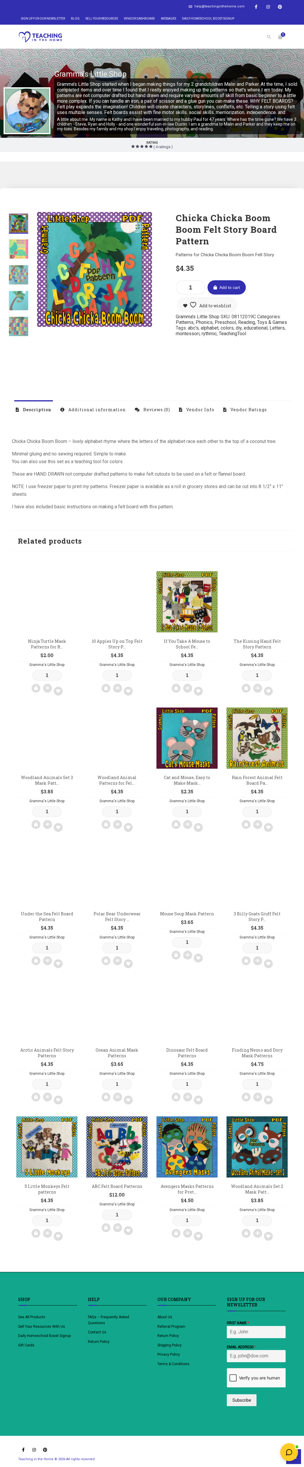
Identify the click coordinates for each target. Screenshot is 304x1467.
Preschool (225, 322)
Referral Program (171, 1326)
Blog (75, 18)
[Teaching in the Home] (40, 36)
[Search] (269, 37)
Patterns (185, 322)
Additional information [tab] (96, 409)
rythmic (209, 333)
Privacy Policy (168, 1354)
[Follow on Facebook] (256, 7)
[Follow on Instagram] (268, 7)
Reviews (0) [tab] (156, 409)
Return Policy (99, 1342)
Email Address (241, 1347)
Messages (168, 18)
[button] (137, 227)
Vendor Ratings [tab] (248, 409)
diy (239, 328)
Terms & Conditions (173, 1364)
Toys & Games (272, 322)
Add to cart (229, 287)
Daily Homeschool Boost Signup (208, 18)
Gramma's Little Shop (90, 73)
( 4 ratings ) (163, 147)
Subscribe (241, 1400)
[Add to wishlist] (58, 691)
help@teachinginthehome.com (219, 6)
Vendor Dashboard (139, 18)
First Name (238, 1323)
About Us (164, 1317)
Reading (246, 322)
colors (227, 328)
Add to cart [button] (35, 688)
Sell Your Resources (102, 18)
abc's (193, 328)
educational (255, 328)
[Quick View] (47, 688)
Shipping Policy (169, 1345)
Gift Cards (26, 1345)
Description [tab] (36, 409)
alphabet (209, 328)
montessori (188, 333)
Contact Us (97, 1332)
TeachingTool (232, 333)
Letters (277, 328)
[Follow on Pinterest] (280, 7)
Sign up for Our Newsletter (43, 18)
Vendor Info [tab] (199, 409)
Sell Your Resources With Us (42, 1326)
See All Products (31, 1317)
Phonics (204, 322)
